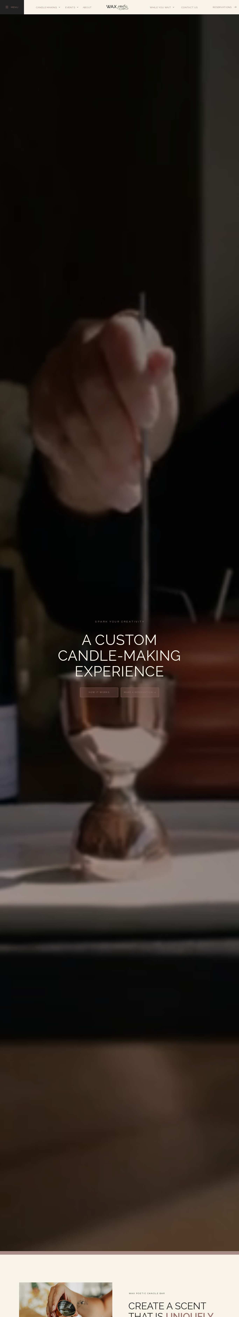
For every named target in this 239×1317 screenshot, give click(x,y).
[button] (48, 7)
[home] (117, 7)
